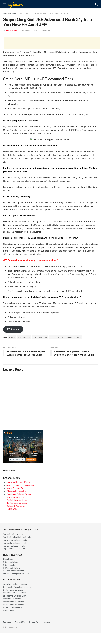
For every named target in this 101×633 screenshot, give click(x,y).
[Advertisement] (52, 43)
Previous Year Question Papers (16, 573)
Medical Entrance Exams (16, 500)
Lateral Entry (11, 508)
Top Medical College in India (15, 540)
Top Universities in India (13, 534)
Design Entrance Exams (16, 488)
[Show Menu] (4, 4)
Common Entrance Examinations (20, 485)
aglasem (15, 4)
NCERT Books (9, 565)
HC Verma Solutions (11, 567)
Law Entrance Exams (15, 497)
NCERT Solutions (10, 562)
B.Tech (12, 337)
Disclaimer (7, 622)
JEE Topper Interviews (71, 337)
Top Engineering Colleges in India (17, 537)
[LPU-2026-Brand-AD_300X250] (23, 446)
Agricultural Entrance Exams (18, 482)
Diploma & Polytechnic (15, 506)
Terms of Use (20, 622)
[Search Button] (96, 4)
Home (5, 13)
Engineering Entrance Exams (18, 494)
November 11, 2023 (29, 30)
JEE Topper (54, 337)
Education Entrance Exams (17, 491)
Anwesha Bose (11, 30)
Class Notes (8, 559)
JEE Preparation (40, 337)
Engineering (13, 13)
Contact (47, 622)
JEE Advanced (13, 329)
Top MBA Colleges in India (14, 548)
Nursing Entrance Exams (16, 502)
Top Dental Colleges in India (15, 543)
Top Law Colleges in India (14, 545)
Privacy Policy (34, 622)
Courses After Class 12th (13, 570)
